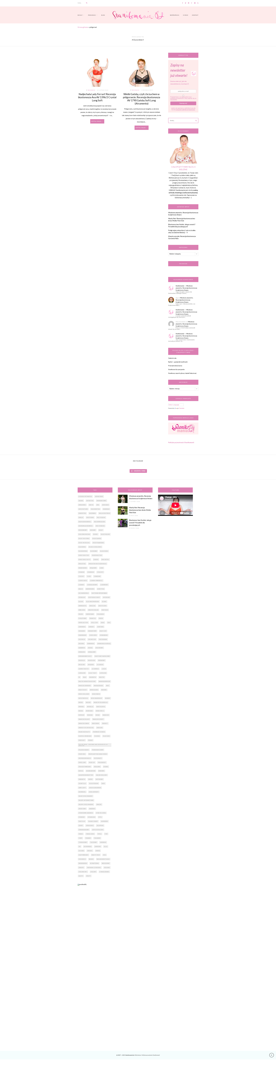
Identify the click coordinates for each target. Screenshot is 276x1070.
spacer (99, 804)
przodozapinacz (85, 758)
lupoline (103, 673)
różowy (101, 770)
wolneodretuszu (103, 859)
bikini (95, 534)
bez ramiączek (99, 521)
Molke (88, 702)
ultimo (81, 850)
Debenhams (90, 589)
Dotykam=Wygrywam (99, 593)
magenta (92, 677)
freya (101, 618)
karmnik (82, 647)
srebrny (92, 808)
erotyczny (103, 605)
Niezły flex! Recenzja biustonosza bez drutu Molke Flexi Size (181, 219)
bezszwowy (83, 530)
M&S (84, 677)
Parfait (105, 723)
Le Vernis (95, 668)
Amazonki (82, 504)
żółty (88, 876)
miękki (107, 698)
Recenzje (91, 90)
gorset (91, 626)
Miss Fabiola (83, 698)
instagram (103, 639)
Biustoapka (97, 538)
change (81, 572)
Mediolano (94, 689)
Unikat (89, 850)
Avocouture (83, 509)
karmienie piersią (104, 643)
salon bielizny (101, 775)
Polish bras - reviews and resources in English (93, 745)
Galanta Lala (172, 358)
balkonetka (95, 509)
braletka (82, 563)
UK (80, 846)
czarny (81, 584)
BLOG (103, 15)
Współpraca (174, 15)
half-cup (103, 631)
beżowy (93, 530)
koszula (82, 660)
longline (82, 673)
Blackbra (82, 547)
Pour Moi (82, 754)
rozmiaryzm (90, 770)
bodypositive (97, 555)
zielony (93, 871)
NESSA (81, 710)
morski (81, 706)
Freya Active (83, 622)
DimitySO (100, 589)
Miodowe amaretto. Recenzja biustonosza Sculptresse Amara (186, 288)
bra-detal (105, 559)
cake (101, 568)
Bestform (90, 517)
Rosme (106, 766)
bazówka (92, 513)
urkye (98, 850)
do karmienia (84, 593)
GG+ (109, 622)
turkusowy (83, 842)
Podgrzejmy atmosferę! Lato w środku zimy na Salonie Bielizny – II (181, 231)
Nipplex (81, 715)
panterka (95, 723)
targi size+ (90, 834)
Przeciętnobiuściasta (175, 366)
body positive (84, 555)
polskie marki (84, 749)
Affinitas (89, 500)
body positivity (84, 559)
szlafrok (100, 825)
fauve (81, 614)
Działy (80, 15)
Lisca (104, 668)
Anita (91, 504)
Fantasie (105, 610)
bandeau (106, 509)
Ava (98, 504)
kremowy (101, 660)
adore (81, 500)
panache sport (98, 719)
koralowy (92, 652)
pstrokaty (98, 758)
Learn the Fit (84, 668)
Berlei (81, 517)
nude (98, 715)
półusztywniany (85, 766)
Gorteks (100, 626)
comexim (97, 576)
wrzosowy (106, 863)
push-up (92, 762)
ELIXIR (81, 601)
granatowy (92, 631)
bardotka (82, 513)
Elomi (104, 601)
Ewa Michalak (93, 610)
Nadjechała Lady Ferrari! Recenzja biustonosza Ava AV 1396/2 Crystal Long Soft (97, 97)
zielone (107, 867)
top (106, 834)
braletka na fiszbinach (97, 563)
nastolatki (101, 706)
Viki (104, 855)
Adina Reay (99, 496)
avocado (105, 504)
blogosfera (83, 551)
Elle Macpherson (92, 601)
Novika (90, 715)
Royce (81, 770)
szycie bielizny (97, 829)
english (92, 605)
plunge (97, 736)
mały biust (83, 689)
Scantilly (82, 783)
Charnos (91, 572)
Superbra (104, 821)
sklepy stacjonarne (86, 804)
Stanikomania (180, 286)
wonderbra (83, 863)
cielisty (100, 572)
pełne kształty (84, 731)
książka (91, 664)
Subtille (82, 821)
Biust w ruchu (84, 542)
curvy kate (83, 580)
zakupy (81, 867)
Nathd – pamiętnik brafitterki (177, 362)
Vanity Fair (96, 855)
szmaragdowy (84, 829)
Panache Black (84, 719)
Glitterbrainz (137, 1055)
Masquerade (98, 685)
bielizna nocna (84, 534)
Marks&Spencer (104, 681)
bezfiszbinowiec (85, 521)
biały (101, 530)
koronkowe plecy (85, 656)
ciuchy (81, 576)
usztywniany (83, 855)
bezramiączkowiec (86, 525)
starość (82, 817)
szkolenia (89, 825)
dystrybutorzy (94, 597)
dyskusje (82, 597)
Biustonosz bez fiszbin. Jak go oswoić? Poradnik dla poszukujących (181, 225)
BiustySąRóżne (98, 542)
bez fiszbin (101, 517)
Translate (181, 408)
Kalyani (81, 643)
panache (106, 715)
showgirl (82, 791)
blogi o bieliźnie (95, 547)
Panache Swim (84, 723)
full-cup (94, 622)
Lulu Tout (92, 673)
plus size (106, 736)
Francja (93, 618)
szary (81, 825)
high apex (93, 635)
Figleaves (100, 614)
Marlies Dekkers (85, 685)
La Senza (100, 664)
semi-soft (82, 787)
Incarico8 (92, 639)
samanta (82, 779)
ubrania (103, 842)
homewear (104, 635)
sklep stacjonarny (86, 796)
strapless (91, 817)
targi (81, 834)
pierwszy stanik (99, 731)
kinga (90, 647)
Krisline (82, 664)
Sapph (90, 779)
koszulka (91, 660)
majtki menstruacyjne (87, 681)
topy (80, 838)
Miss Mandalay (96, 698)
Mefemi (104, 689)
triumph (97, 838)
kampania (90, 643)
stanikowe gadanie (86, 812)
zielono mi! (83, 871)
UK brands (87, 846)
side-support (94, 791)
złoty (81, 876)
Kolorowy (99, 647)
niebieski (89, 710)
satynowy (99, 779)
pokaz (90, 740)
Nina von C (100, 710)
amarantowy (101, 500)
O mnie (185, 15)
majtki (101, 677)
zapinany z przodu (94, 867)
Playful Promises (85, 736)
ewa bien (82, 610)
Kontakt (195, 15)
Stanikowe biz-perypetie (176, 369)
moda (81, 702)
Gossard (82, 631)
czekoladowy (92, 584)
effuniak (106, 597)
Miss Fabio (96, 694)
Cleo (89, 576)
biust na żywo (84, 538)
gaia (102, 622)
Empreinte (82, 605)
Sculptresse (93, 783)
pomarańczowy (97, 749)
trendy (88, 838)
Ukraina (98, 846)
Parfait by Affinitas (86, 727)
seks (103, 783)
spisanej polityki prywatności (185, 109)
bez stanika (100, 525)
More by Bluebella (100, 702)
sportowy (82, 808)
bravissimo (83, 568)
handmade (82, 635)
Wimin (91, 859)
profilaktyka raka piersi (98, 754)
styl (100, 817)
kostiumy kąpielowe (102, 656)
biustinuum (105, 534)
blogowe (94, 551)
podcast (82, 740)
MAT (107, 685)
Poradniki (92, 15)
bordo (96, 559)
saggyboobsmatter (86, 775)
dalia (81, 589)
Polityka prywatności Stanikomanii (181, 442)
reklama (97, 766)
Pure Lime (82, 762)
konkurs (82, 652)
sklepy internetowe (86, 800)
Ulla (105, 846)
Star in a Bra (101, 812)
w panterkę (94, 863)
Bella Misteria (104, 513)
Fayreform (90, 614)
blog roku (104, 551)
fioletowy (82, 618)
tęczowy (93, 842)
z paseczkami (104, 871)
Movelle (90, 706)
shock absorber (95, 787)
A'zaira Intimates (85, 496)
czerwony (104, 584)
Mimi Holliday (84, 694)
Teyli (99, 834)
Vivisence (82, 859)
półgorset (102, 762)
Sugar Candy (93, 821)
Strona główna (83, 27)
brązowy (93, 568)
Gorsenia (82, 626)
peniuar (100, 727)
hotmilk (82, 639)
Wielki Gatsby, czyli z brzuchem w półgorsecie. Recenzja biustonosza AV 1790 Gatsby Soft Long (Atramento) (141, 99)
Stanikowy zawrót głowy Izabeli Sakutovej (182, 373)
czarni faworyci (96, 580)
